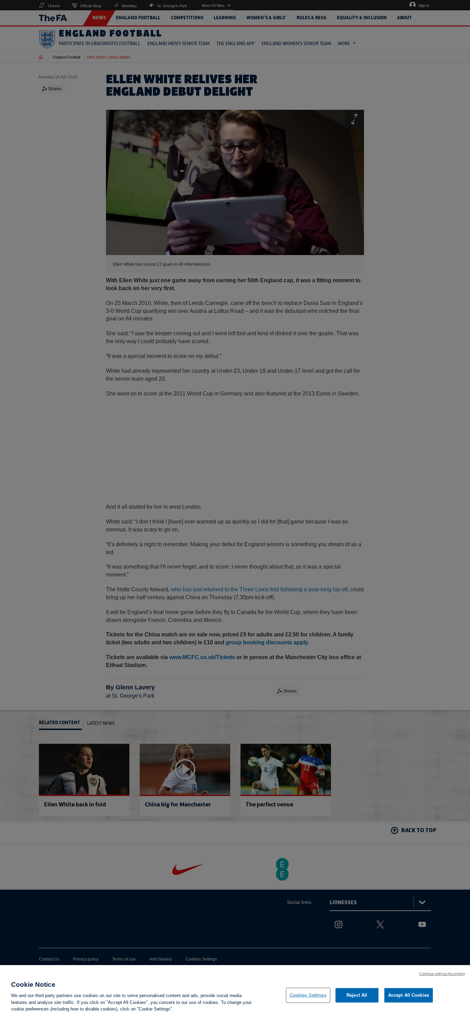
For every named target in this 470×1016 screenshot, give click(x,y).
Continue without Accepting (442, 974)
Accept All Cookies (408, 995)
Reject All (356, 995)
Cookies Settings (308, 995)
